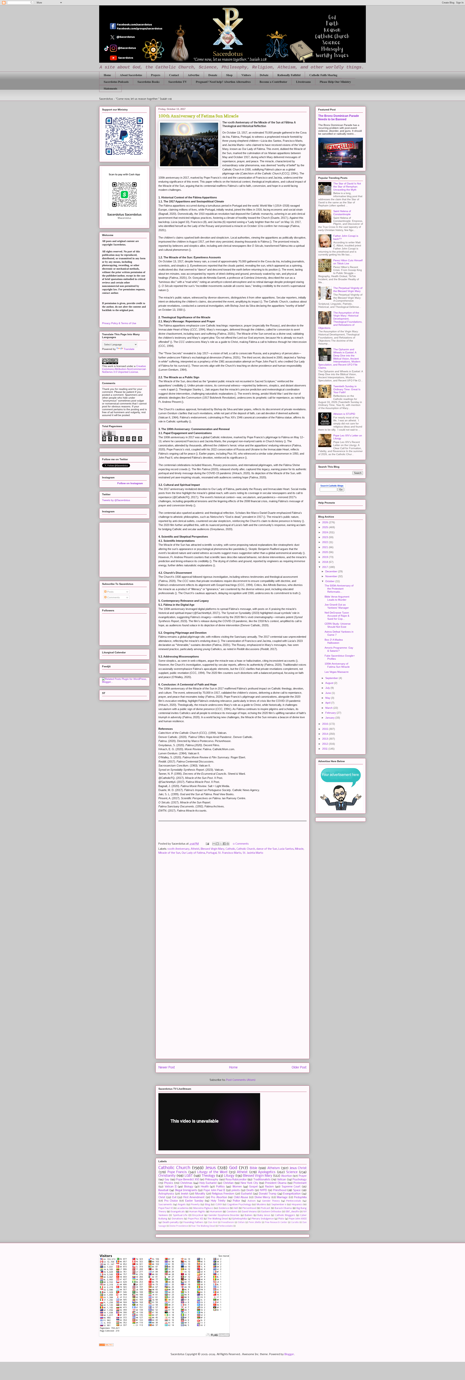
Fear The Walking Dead (203, 1226)
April (328, 702)
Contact (174, 75)
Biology (188, 1186)
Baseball (163, 1190)
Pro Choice (171, 1200)
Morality (200, 1193)
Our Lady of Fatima (193, 853)
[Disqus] (232, 909)
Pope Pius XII (195, 1218)
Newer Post (166, 1067)
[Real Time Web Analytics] (106, 1345)
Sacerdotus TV (177, 82)
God (233, 1168)
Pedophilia (300, 1197)
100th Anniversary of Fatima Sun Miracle (337, 665)
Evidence (224, 1208)
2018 (325, 561)
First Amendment (194, 1197)
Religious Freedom (223, 1193)
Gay (167, 1179)
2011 (325, 748)
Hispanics (297, 1204)
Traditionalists (261, 1179)
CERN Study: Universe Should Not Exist (338, 625)
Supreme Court (291, 1186)
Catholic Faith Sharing (323, 75)
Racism (269, 1186)
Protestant (300, 1183)
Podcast (265, 1208)
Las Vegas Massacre (337, 671)
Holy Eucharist (208, 1183)
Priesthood (279, 1190)
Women (237, 1186)
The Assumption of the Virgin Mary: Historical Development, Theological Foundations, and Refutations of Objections (340, 320)
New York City (249, 1183)
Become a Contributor (273, 82)
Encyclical (197, 1215)
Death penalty (171, 1222)
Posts (110, 591)
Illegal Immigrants (186, 1190)
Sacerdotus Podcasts (116, 82)
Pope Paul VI (165, 1208)
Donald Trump (267, 1193)
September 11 (278, 1204)
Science (292, 1172)
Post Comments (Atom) (241, 1080)
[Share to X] (221, 844)
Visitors (246, 75)
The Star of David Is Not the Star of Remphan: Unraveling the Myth (347, 186)
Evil (174, 1197)
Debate (264, 75)
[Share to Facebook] (224, 844)
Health (205, 1186)
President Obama (275, 1183)
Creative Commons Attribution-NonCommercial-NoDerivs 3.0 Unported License (124, 369)
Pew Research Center (276, 1222)
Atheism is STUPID (344, 413)
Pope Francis (177, 1172)
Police (236, 1200)
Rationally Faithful (288, 75)
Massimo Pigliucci (203, 1208)
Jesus (210, 1168)
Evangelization (292, 1193)
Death (250, 1190)
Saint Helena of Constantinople (342, 213)
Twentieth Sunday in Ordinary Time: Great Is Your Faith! (346, 389)
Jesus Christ (298, 1168)
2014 (325, 733)
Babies (248, 1215)
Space (297, 1190)
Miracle (299, 849)
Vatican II (171, 1186)
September (332, 678)
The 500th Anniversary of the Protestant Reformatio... (339, 588)
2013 (325, 738)
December (331, 571)
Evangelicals (178, 1211)
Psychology (300, 1179)
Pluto (281, 1218)
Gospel (253, 1186)
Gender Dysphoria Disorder (224, 1215)
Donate (212, 75)
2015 (325, 728)
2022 (325, 542)
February (331, 712)
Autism (252, 1201)
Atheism (273, 1168)
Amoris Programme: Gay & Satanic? (339, 649)
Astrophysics (166, 1193)
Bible (253, 1168)
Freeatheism (227, 1222)
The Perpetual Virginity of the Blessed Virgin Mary (347, 289)
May (328, 697)
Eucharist (246, 1193)
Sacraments (165, 1204)
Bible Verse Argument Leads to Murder (337, 598)
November (331, 576)
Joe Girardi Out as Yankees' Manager (337, 606)
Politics (220, 1186)
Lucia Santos (286, 849)
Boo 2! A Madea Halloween (334, 641)
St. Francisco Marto (229, 853)
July (328, 687)
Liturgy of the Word (212, 1172)
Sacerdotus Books (148, 82)
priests (236, 1190)
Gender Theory (271, 1201)
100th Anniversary (178, 849)
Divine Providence (178, 1226)
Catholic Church (245, 849)
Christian (228, 1183)
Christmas (186, 1183)
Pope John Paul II (214, 1190)
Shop (229, 75)
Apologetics (266, 1172)
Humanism (216, 1211)
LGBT (189, 1176)
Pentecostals (293, 1201)
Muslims (261, 1204)
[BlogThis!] (217, 844)
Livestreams (303, 82)
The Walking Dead (217, 1218)
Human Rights (197, 1211)
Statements (110, 88)
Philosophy (211, 1179)
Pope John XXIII (298, 1218)
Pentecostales (225, 1226)
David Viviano (249, 1211)
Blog (207, 1204)
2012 (325, 743)
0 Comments (241, 843)
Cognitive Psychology (239, 1204)
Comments (113, 597)
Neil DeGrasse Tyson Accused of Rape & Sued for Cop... (337, 615)
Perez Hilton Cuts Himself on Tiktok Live (348, 262)
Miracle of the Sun (169, 853)
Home (107, 75)
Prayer (303, 1176)
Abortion (286, 1176)
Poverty (195, 1204)
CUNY (218, 1204)
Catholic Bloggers (285, 1215)
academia (183, 1208)
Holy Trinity (218, 1200)
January (330, 717)
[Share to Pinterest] (228, 844)
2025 (325, 527)
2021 (325, 547)
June (328, 692)
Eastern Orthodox (271, 1211)
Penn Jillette (255, 1222)
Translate (129, 349)
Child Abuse (241, 1197)
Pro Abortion (219, 1197)
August (329, 682)
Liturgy (229, 1176)
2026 (325, 522)
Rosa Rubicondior (236, 1179)
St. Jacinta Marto (253, 853)
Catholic (230, 849)
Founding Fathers (193, 1222)
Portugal (211, 853)
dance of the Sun (266, 849)
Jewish (184, 1193)
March (329, 707)
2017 (325, 567)
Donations (177, 1218)
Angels (182, 1204)
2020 (325, 552)
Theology (208, 1176)
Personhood (249, 1208)
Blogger (289, 1354)
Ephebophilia (239, 1218)
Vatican (281, 1179)
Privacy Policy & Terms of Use (119, 323)
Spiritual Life (180, 1215)
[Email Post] (207, 843)
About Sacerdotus (131, 75)
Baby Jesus (263, 1215)
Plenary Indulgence (263, 1218)
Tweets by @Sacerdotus (116, 500)
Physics (168, 1183)
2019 (325, 557)
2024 (325, 532)
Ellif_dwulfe (292, 1211)
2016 (325, 723)
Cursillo (295, 1222)
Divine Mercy (262, 1197)
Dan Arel (212, 1222)
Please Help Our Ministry (335, 82)
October (330, 581)
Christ (161, 1197)
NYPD (263, 1190)
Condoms (232, 1211)
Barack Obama (283, 1208)
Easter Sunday (194, 1200)
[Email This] (214, 844)
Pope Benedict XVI (187, 1179)
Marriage (282, 1197)
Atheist (195, 849)
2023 (325, 537)
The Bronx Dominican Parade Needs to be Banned (338, 117)
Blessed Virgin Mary (212, 849)
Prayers (155, 75)
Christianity (166, 1176)
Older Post (299, 1067)
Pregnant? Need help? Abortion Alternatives (223, 82)
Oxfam (241, 1222)
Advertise (193, 75)
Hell (236, 1208)
